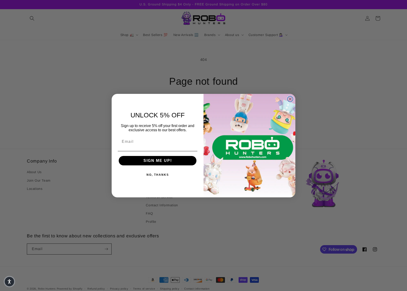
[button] (9, 281)
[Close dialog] (290, 99)
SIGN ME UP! (157, 161)
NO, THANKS (158, 174)
